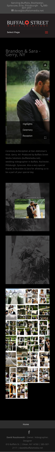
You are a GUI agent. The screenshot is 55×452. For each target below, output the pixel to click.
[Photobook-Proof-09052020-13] (39, 382)
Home (26, 424)
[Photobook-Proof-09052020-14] (17, 398)
